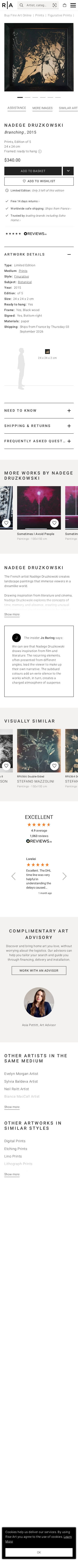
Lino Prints (13, 1156)
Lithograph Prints (18, 1164)
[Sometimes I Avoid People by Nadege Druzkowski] (39, 508)
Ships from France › (58, 208)
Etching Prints (15, 1149)
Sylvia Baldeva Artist (21, 1081)
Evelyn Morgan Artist (21, 1074)
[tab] (39, 254)
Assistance (17, 107)
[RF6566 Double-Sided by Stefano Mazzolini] (39, 750)
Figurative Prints (60, 15)
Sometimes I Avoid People (35, 534)
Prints (39, 15)
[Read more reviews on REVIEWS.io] (39, 841)
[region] (39, 876)
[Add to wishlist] (54, 523)
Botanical (25, 282)
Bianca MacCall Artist (22, 1096)
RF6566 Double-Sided (30, 776)
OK (39, 1552)
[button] (73, 5)
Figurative (21, 276)
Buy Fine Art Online (18, 15)
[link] (54, 5)
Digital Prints (14, 1141)
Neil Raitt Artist (16, 1089)
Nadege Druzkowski (34, 125)
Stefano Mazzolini (35, 781)
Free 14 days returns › (25, 201)
